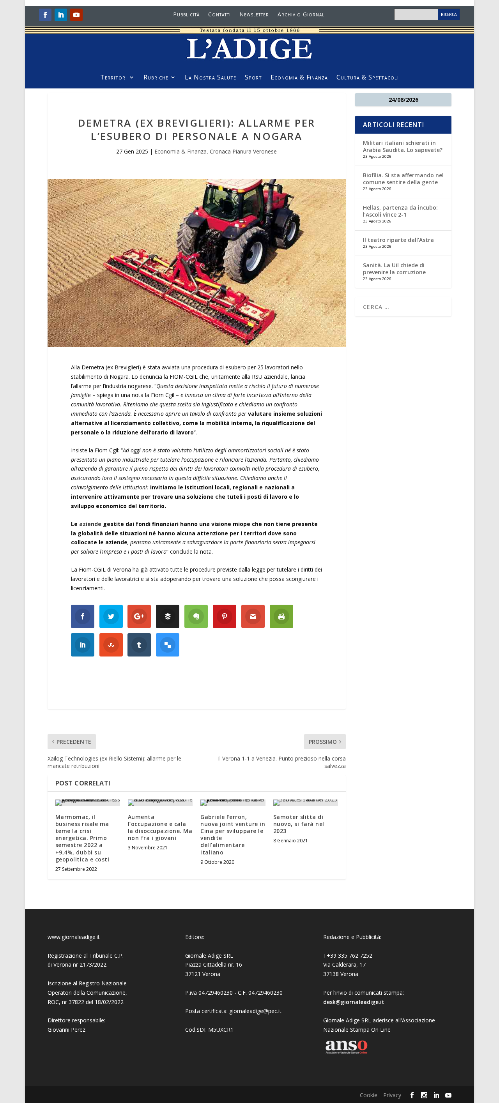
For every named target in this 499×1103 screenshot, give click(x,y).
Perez (78, 1029)
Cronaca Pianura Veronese (243, 151)
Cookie (368, 1095)
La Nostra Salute (210, 77)
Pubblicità (186, 15)
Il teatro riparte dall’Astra (398, 240)
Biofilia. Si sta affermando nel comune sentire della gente (403, 178)
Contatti (219, 15)
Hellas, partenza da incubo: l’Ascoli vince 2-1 (400, 211)
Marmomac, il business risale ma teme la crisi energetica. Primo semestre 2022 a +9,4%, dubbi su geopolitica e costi (82, 838)
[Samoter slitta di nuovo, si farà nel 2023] (305, 802)
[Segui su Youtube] (76, 15)
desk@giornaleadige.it (353, 1002)
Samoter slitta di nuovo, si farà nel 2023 (298, 824)
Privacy (392, 1095)
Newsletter (254, 15)
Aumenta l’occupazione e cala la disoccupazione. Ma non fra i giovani (160, 827)
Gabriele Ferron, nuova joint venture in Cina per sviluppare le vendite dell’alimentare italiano (232, 834)
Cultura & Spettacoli (367, 77)
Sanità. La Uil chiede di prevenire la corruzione (394, 268)
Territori (113, 77)
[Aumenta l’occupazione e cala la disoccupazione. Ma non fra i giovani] (160, 802)
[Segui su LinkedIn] (61, 15)
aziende (91, 524)
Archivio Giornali (302, 15)
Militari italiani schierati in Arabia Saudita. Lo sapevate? (402, 146)
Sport (253, 77)
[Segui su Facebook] (45, 15)
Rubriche (155, 77)
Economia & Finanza (299, 77)
